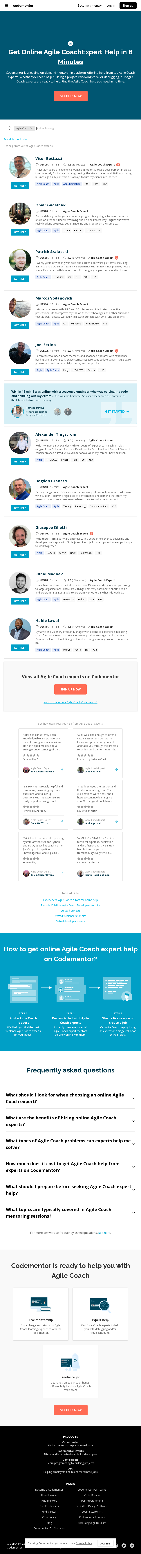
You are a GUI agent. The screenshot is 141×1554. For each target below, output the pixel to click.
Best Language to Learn (91, 1522)
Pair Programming (92, 1500)
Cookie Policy (84, 1543)
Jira (86, 649)
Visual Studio (92, 323)
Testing (67, 506)
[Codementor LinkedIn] (132, 1545)
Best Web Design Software (92, 1506)
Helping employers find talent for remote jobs (70, 1470)
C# (69, 277)
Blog (49, 1522)
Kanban (78, 230)
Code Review (92, 1495)
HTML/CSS (59, 277)
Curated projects (70, 910)
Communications (99, 506)
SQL (86, 277)
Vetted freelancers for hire (70, 916)
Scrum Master (93, 230)
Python (91, 370)
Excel (96, 183)
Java (75, 459)
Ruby (65, 370)
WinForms (76, 323)
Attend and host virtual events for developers (70, 1452)
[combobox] (84, 128)
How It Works (49, 1495)
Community (49, 1517)
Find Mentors (49, 1500)
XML (87, 183)
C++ (78, 277)
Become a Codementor (49, 1489)
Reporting (80, 506)
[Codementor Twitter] (124, 1545)
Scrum (66, 230)
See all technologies (15, 139)
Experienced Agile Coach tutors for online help (70, 900)
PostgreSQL (86, 552)
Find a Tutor (49, 1511)
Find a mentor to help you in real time (70, 1444)
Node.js (51, 552)
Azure (78, 649)
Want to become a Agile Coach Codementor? (70, 702)
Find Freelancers (49, 1506)
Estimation (71, 183)
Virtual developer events (70, 921)
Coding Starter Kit (92, 1511)
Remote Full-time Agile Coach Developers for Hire (70, 905)
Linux (72, 552)
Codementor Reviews (92, 1517)
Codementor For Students (49, 1528)
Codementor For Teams (91, 1489)
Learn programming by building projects (70, 1461)
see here (104, 1233)
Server (62, 552)
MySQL (66, 649)
